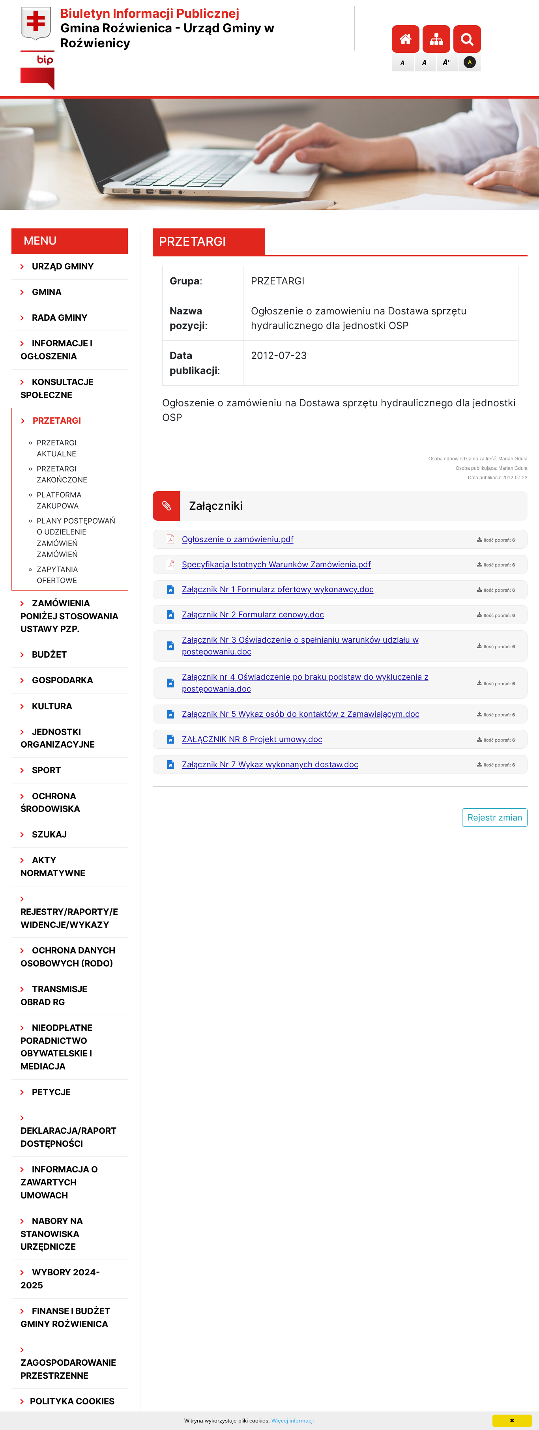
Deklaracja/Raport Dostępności (69, 1137)
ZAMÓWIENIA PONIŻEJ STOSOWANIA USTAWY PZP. (69, 616)
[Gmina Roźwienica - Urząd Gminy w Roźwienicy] (36, 28)
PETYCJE (50, 1092)
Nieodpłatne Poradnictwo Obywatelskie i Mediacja (56, 1046)
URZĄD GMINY (62, 266)
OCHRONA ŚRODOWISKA (50, 802)
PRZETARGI (56, 420)
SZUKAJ (48, 834)
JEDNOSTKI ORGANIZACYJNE (58, 738)
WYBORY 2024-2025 (60, 1278)
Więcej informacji (292, 1420)
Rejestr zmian (495, 817)
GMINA (46, 292)
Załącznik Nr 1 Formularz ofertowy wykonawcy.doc (278, 589)
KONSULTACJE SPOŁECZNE (57, 388)
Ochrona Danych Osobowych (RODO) (68, 956)
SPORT (45, 770)
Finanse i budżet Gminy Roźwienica (65, 1317)
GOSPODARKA (61, 680)
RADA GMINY (59, 317)
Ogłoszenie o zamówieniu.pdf (238, 539)
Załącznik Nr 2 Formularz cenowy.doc (253, 614)
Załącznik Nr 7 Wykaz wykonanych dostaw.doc (270, 764)
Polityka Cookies (72, 1401)
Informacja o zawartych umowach (59, 1182)
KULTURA (51, 706)
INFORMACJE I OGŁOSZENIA (56, 349)
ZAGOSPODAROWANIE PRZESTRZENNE (68, 1369)
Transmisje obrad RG (54, 995)
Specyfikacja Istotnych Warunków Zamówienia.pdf (276, 564)
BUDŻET (48, 654)
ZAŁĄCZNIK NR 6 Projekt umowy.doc (252, 739)
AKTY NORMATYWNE (53, 866)
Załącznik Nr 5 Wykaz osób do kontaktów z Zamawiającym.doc (300, 714)
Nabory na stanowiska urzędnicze (52, 1234)
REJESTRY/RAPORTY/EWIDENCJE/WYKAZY (69, 918)
